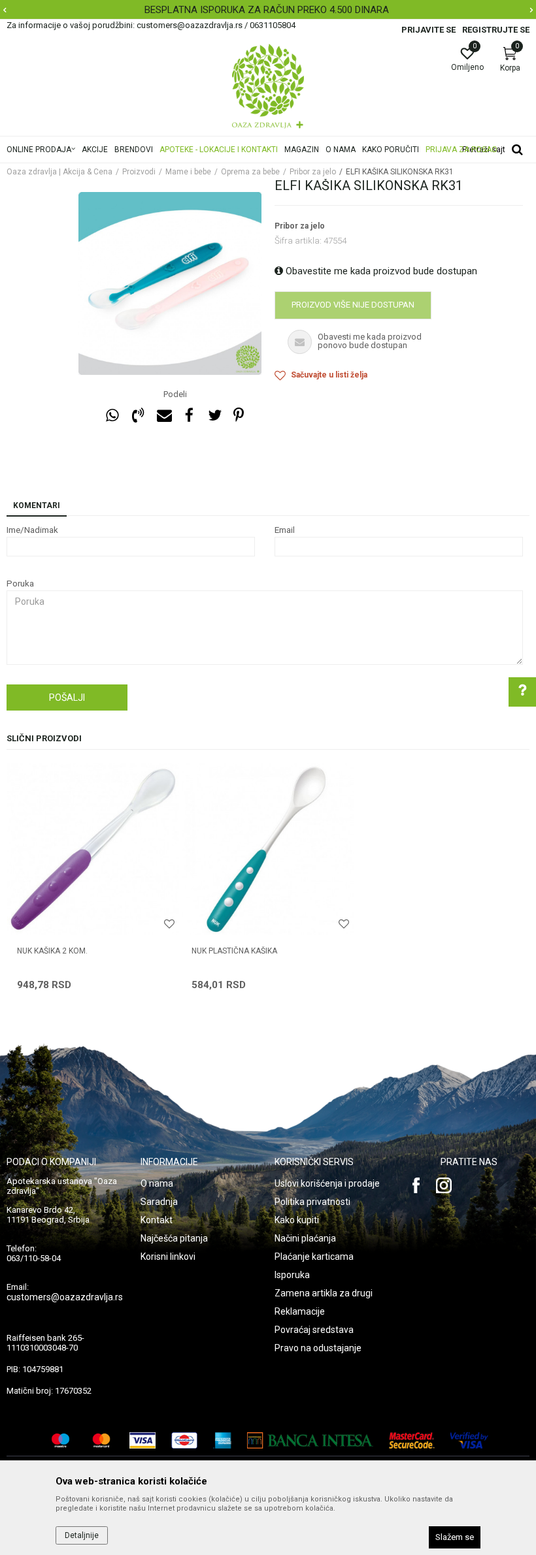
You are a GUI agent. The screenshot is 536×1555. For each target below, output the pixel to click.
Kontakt (157, 1220)
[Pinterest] (238, 416)
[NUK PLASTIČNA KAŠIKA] (268, 849)
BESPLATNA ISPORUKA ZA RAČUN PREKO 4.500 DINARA (266, 10)
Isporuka (292, 1275)
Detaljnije (82, 1535)
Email (285, 530)
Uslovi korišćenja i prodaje (327, 1183)
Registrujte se (495, 30)
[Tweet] (214, 416)
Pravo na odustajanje (318, 1348)
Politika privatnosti (312, 1201)
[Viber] (137, 416)
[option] (268, 10)
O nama (157, 1183)
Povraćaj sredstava (314, 1329)
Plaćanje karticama (314, 1256)
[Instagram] (444, 1185)
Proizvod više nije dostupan (353, 305)
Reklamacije (300, 1311)
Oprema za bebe (250, 171)
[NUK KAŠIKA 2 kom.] (93, 849)
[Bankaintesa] (310, 1440)
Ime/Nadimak (32, 530)
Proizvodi (139, 171)
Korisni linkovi (168, 1256)
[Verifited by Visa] (469, 1440)
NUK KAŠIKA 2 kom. (52, 950)
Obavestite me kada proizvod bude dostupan (380, 271)
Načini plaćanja (305, 1238)
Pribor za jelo (313, 171)
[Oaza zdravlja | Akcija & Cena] (268, 86)
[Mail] (163, 416)
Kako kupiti (297, 1220)
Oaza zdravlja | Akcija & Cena (59, 171)
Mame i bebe (188, 171)
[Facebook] (188, 416)
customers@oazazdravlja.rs (65, 1297)
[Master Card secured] (412, 1440)
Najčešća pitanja (174, 1238)
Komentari (36, 505)
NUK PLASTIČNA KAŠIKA (234, 950)
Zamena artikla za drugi (324, 1293)
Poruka (20, 583)
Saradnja (159, 1201)
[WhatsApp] (112, 416)
